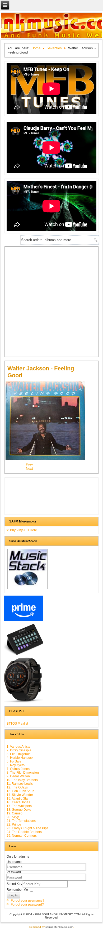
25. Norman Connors (22, 835)
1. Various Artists (18, 746)
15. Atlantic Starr (18, 798)
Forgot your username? (27, 900)
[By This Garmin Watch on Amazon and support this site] (23, 702)
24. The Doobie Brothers (24, 832)
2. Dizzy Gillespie (19, 750)
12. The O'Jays (17, 787)
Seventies (54, 48)
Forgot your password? (27, 904)
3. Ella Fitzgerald (19, 754)
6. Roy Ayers (16, 765)
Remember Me (17, 890)
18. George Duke (19, 810)
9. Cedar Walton (18, 776)
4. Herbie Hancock (20, 758)
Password (14, 872)
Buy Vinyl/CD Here (23, 530)
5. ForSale (14, 761)
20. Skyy (13, 817)
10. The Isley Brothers (22, 780)
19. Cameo (14, 813)
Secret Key (15, 884)
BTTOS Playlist (17, 723)
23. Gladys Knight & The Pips (27, 828)
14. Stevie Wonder (20, 795)
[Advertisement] (51, 301)
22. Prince (14, 824)
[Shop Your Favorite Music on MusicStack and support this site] (28, 589)
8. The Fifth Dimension (23, 772)
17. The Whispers (19, 806)
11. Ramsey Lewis (20, 784)
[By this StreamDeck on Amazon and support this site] (23, 655)
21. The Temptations (21, 821)
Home (35, 48)
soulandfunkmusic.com (59, 926)
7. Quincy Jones (18, 769)
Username (14, 862)
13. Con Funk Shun (20, 791)
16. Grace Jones (18, 802)
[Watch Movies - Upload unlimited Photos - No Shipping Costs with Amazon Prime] (23, 621)
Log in (13, 895)
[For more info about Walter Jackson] (47, 460)
